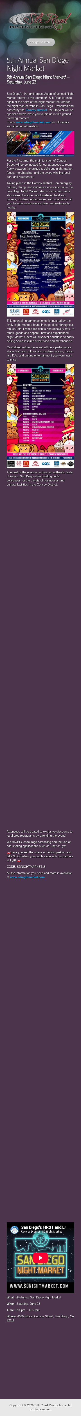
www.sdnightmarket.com (33, 122)
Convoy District (36, 110)
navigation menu (40, 42)
